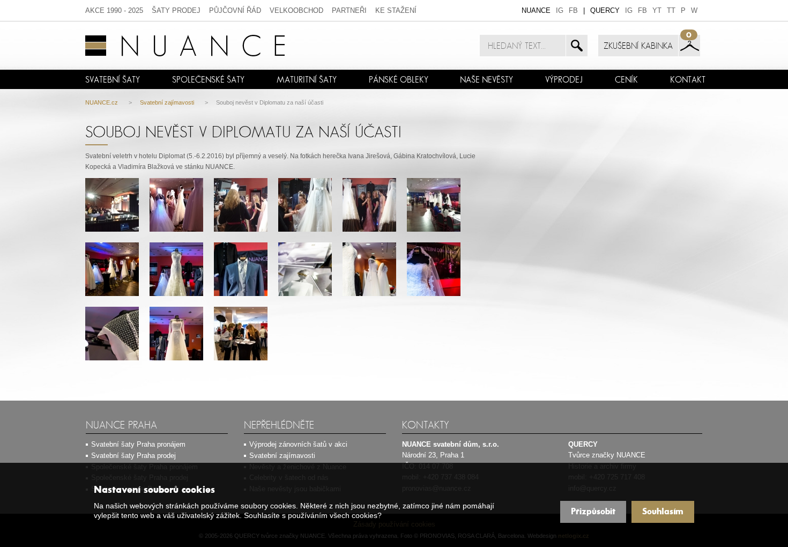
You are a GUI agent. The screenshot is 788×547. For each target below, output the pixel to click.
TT (671, 10)
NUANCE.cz (101, 102)
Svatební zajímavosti (167, 102)
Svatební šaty (112, 79)
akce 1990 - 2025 (114, 10)
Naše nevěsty (486, 79)
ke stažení (396, 10)
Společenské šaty (208, 79)
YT (656, 10)
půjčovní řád (235, 10)
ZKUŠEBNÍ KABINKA (638, 45)
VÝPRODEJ (564, 79)
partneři (349, 10)
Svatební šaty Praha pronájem (138, 444)
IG (559, 10)
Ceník (626, 79)
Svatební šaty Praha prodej (133, 456)
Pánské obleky (398, 79)
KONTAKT (687, 79)
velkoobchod (296, 10)
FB (573, 10)
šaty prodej (176, 10)
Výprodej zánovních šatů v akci (298, 444)
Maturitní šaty (307, 79)
